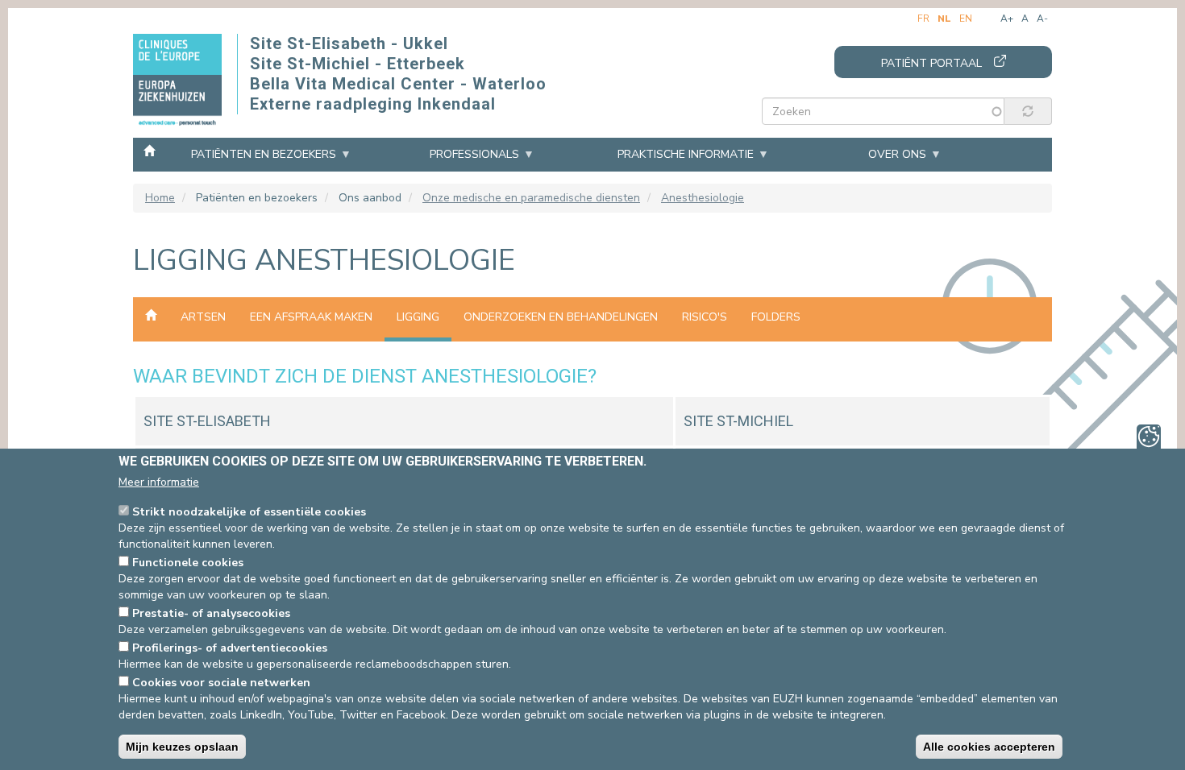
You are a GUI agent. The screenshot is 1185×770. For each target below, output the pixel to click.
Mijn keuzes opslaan (182, 746)
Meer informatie (158, 482)
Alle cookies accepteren (989, 746)
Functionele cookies (187, 562)
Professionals (474, 154)
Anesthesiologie (702, 197)
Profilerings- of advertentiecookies (229, 648)
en (965, 18)
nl (944, 18)
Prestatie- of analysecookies (211, 613)
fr (923, 18)
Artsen (203, 317)
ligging (418, 317)
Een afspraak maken (311, 317)
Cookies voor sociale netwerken (221, 682)
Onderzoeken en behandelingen (561, 317)
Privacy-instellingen (1149, 436)
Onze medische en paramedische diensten (531, 197)
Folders (775, 317)
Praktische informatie (685, 154)
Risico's (704, 317)
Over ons (897, 154)
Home (149, 150)
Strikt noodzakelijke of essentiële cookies (249, 512)
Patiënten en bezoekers (263, 154)
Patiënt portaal (931, 63)
